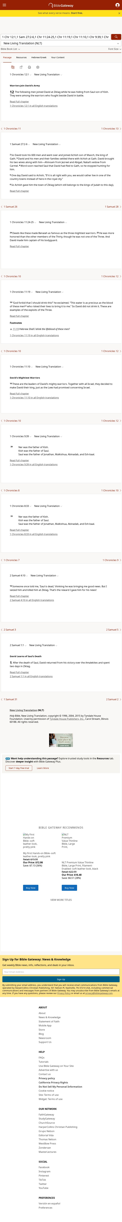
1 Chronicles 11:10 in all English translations (34, 397)
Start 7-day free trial (19, 767)
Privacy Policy (64, 993)
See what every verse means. (60, 13)
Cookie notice (46, 1090)
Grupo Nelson (46, 1131)
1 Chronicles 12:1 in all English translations (34, 105)
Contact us (45, 1074)
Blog (41, 1033)
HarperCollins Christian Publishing (58, 1127)
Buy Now (30, 887)
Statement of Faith (49, 1021)
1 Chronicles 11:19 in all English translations (34, 335)
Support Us (45, 1042)
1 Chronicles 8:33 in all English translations (34, 534)
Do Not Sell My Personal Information (60, 1086)
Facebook (44, 1167)
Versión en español (49, 1203)
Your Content (57, 57)
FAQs (41, 1057)
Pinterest (44, 1175)
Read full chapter (19, 101)
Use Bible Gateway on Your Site (56, 1066)
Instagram (44, 1171)
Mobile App (45, 1025)
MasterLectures (47, 1152)
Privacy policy (47, 1078)
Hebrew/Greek (38, 57)
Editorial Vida (46, 1135)
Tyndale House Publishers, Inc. (67, 719)
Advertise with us (48, 1070)
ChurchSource (47, 1122)
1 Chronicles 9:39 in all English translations (34, 464)
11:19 (16, 329)
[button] (117, 5)
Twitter (43, 1184)
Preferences (45, 1207)
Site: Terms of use (49, 1095)
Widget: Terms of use (50, 1099)
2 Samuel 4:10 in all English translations (32, 600)
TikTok (42, 1179)
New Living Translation (23, 710)
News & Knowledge (50, 1017)
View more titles (61, 900)
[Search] (116, 37)
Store (42, 1029)
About (42, 1013)
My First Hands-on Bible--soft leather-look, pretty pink (39, 855)
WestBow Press (47, 1143)
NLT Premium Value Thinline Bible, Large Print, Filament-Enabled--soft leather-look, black (80, 865)
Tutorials (44, 1061)
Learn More (43, 767)
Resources (21, 57)
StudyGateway (47, 1118)
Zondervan (45, 1147)
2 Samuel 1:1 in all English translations (31, 676)
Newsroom (45, 1038)
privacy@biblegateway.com (98, 993)
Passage (7, 57)
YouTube (43, 1188)
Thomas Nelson (47, 1139)
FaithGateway (46, 1114)
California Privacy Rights (53, 1082)
